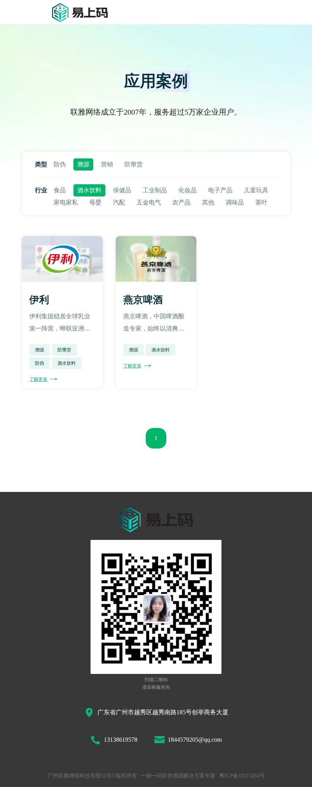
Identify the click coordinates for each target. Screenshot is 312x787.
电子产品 (220, 190)
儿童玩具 (256, 190)
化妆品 (187, 190)
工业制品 (155, 190)
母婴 (95, 202)
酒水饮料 (89, 190)
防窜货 (133, 164)
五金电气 (149, 202)
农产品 (181, 202)
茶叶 (261, 202)
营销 (107, 164)
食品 (60, 190)
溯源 (83, 164)
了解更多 (38, 379)
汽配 (119, 202)
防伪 (60, 164)
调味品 (235, 202)
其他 (208, 202)
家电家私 (66, 202)
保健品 (122, 190)
